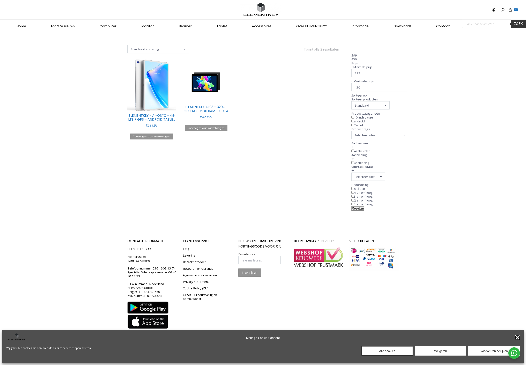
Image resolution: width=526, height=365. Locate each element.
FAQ (186, 249)
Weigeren (440, 351)
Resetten (358, 208)
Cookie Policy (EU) (195, 288)
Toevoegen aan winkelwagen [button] (151, 136)
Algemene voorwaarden (200, 275)
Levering (189, 255)
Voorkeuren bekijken (494, 351)
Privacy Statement (196, 282)
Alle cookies (387, 351)
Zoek (518, 23)
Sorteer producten (364, 99)
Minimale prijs (363, 67)
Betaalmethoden (194, 262)
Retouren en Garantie (198, 269)
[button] (518, 338)
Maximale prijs (363, 81)
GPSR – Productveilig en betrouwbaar (200, 297)
